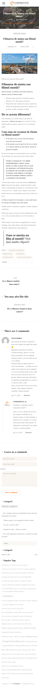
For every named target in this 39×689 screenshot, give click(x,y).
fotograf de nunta (30, 628)
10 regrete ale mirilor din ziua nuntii (13, 577)
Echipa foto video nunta (24, 624)
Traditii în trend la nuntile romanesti (22, 673)
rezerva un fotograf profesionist (11, 670)
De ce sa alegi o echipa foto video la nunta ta (16, 620)
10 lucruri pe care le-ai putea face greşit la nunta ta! (18, 573)
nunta (33, 650)
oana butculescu (8, 257)
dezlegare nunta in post (9, 624)
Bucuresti (28, 577)
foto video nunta (8, 650)
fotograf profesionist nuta (23, 645)
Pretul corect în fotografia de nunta (12, 666)
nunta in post (6, 654)
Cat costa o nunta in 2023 (11, 525)
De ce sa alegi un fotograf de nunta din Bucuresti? (17, 616)
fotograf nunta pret (31, 641)
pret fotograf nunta (31, 658)
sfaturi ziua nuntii (26, 670)
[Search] (34, 543)
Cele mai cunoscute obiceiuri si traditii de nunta (16, 581)
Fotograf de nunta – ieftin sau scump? (14, 529)
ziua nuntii (5, 678)
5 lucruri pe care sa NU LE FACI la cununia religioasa (18, 569)
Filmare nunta (6, 628)
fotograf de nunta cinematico (11, 632)
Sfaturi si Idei (21, 19)
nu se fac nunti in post (17, 654)
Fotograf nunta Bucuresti (13, 641)
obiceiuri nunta (6, 658)
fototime (34, 645)
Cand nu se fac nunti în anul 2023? (12, 608)
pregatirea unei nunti (18, 658)
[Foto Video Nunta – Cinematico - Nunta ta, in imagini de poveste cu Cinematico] (19, 3)
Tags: (4, 250)
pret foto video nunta (9, 662)
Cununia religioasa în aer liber (13, 604)
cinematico (7, 596)
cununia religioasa (31, 600)
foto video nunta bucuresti (23, 650)
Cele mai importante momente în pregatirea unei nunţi (18, 585)
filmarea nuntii (7, 254)
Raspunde (27, 395)
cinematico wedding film (16, 250)
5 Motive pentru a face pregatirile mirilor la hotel (18, 520)
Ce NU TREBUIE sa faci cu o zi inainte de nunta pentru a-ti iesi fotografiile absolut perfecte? (19, 590)
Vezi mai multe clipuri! (18, 240)
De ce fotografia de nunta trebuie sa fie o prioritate (17, 612)
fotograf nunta (31, 636)
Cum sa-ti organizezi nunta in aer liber (13, 600)
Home (10, 19)
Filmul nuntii (20, 254)
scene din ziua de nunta (24, 257)
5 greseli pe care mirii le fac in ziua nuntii (14, 565)
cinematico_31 (12, 46)
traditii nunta (6, 673)
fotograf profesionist (8, 645)
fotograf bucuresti (17, 628)
